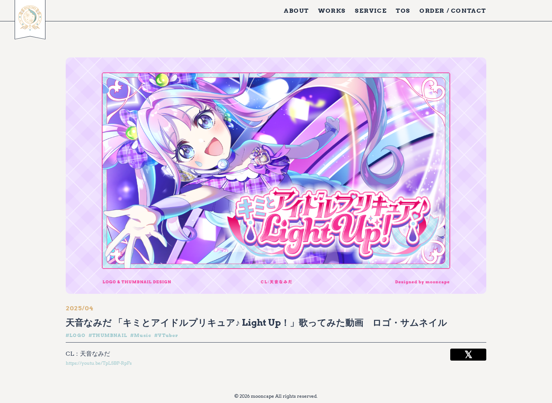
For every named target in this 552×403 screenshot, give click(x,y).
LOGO (77, 335)
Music (142, 335)
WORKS (332, 10)
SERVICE (371, 10)
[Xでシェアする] (468, 355)
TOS (403, 10)
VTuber (168, 335)
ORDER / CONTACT (452, 10)
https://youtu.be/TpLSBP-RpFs (99, 363)
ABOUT (296, 10)
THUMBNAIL (109, 335)
